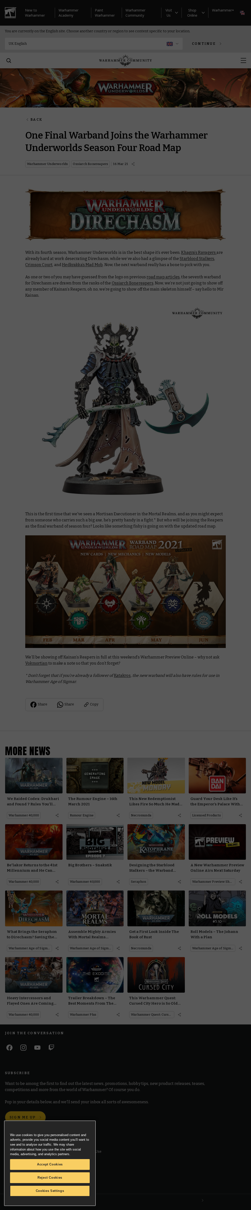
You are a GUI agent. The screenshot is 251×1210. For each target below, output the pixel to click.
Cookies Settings (50, 1191)
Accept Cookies (50, 1164)
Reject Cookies (50, 1177)
